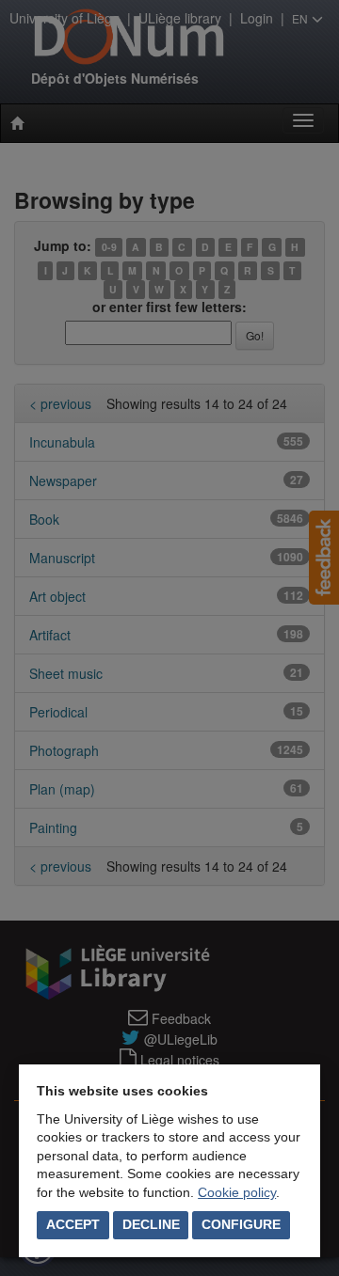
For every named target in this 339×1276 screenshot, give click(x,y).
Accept (73, 1224)
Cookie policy (237, 1192)
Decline (151, 1224)
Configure (241, 1224)
